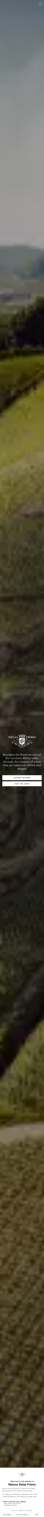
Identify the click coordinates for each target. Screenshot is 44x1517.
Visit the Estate (22, 784)
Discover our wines (22, 778)
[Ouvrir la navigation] (40, 4)
